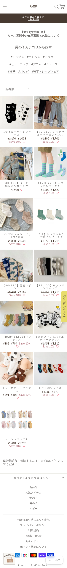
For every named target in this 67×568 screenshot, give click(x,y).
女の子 (33, 497)
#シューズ (51, 64)
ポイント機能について (33, 546)
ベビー (33, 508)
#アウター (49, 56)
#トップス (17, 56)
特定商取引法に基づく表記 (33, 519)
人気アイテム (33, 492)
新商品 (33, 487)
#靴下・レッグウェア (45, 71)
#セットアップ (18, 64)
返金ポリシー (33, 541)
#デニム (36, 64)
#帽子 (11, 71)
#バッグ (23, 71)
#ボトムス (33, 56)
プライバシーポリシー (33, 525)
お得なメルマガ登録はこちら (32, 477)
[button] (24, 141)
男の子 (33, 503)
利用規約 (33, 530)
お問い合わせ (33, 535)
